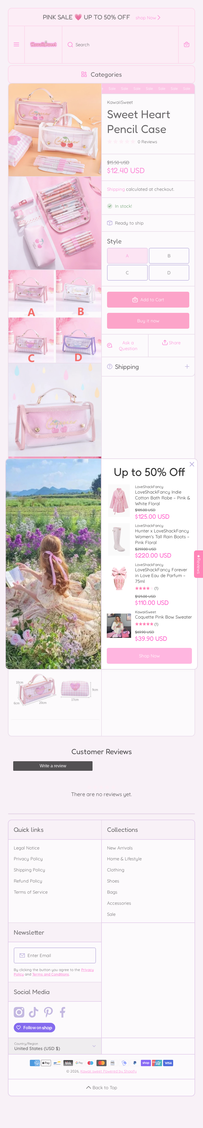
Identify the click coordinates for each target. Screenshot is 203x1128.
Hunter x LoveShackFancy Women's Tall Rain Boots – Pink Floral (162, 536)
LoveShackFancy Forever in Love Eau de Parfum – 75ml (161, 575)
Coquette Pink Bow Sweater (163, 617)
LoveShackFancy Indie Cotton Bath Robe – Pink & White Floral (162, 497)
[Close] (192, 464)
